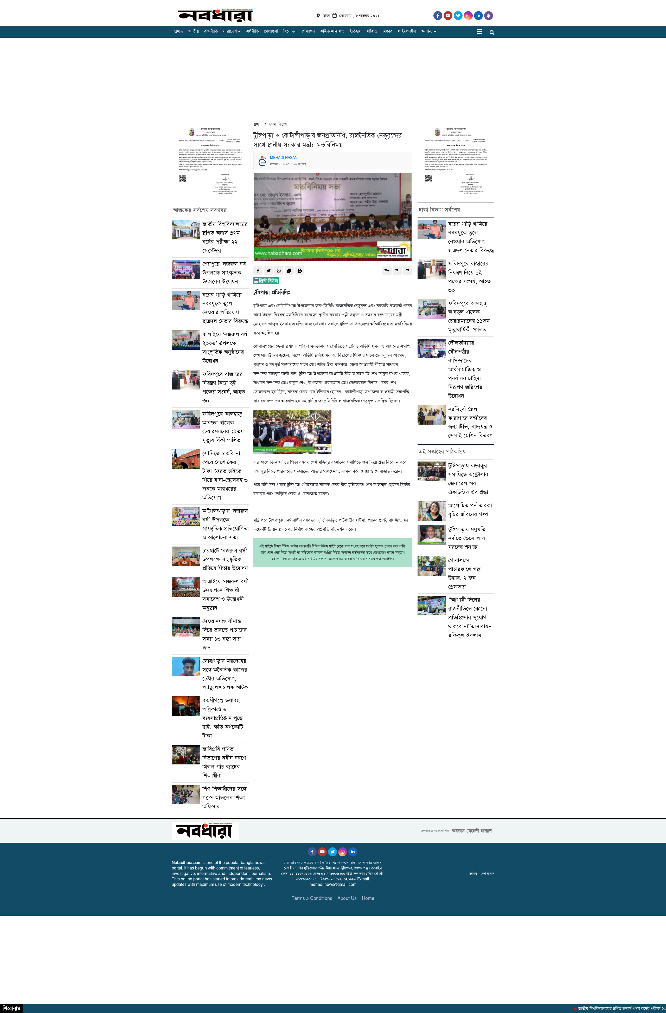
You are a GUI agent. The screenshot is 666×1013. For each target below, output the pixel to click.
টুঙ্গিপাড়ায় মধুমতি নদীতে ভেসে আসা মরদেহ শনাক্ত (467, 538)
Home (368, 898)
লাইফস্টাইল (407, 31)
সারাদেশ (230, 31)
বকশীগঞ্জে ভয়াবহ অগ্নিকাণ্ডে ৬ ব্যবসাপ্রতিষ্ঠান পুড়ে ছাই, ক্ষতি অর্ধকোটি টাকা (222, 718)
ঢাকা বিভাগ (278, 124)
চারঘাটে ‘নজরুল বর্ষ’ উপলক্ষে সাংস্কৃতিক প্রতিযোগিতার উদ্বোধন (225, 560)
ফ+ (387, 270)
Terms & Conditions (312, 898)
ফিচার (387, 31)
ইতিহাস (355, 31)
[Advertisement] (333, 82)
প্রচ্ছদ (178, 31)
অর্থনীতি (252, 31)
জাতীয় (193, 31)
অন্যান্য (427, 31)
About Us (347, 898)
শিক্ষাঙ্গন (308, 31)
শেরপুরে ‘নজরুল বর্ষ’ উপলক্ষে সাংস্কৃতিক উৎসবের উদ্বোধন (224, 273)
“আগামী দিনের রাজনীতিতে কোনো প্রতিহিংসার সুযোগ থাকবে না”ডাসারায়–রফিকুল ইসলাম (469, 617)
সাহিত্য (372, 31)
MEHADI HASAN (283, 158)
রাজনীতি (211, 31)
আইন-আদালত (332, 31)
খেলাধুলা (271, 31)
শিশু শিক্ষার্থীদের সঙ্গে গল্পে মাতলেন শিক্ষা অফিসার (224, 798)
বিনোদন (290, 31)
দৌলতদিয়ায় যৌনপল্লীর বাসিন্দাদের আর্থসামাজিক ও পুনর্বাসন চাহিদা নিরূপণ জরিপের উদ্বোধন (465, 369)
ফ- (397, 270)
